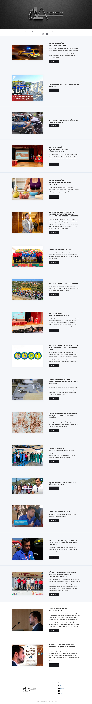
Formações (51, 30)
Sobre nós (18, 30)
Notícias (65, 30)
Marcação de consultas (34, 30)
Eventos (44, 30)
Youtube (62, 693)
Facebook (62, 688)
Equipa (24, 30)
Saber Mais (54, 61)
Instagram (62, 690)
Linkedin (62, 685)
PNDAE (59, 30)
